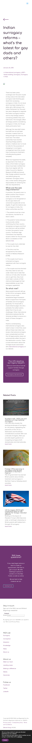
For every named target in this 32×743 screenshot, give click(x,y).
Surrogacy (17, 74)
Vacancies (6, 675)
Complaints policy (17, 722)
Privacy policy (7, 722)
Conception (7, 639)
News (5, 649)
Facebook (6, 685)
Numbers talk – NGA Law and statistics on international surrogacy (16, 420)
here (12, 241)
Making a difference (9, 668)
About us (6, 652)
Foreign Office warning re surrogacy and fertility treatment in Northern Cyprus (14, 471)
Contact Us (8, 586)
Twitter (5, 688)
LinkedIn (6, 691)
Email (5, 615)
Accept (5, 740)
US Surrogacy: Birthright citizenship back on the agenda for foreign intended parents (16, 512)
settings (19, 737)
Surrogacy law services (14, 374)
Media (5, 672)
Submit (6, 613)
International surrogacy (12, 72)
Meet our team (8, 662)
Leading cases (8, 665)
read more (8, 444)
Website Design (7, 727)
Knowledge (6, 645)
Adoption (6, 642)
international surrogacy (16, 346)
